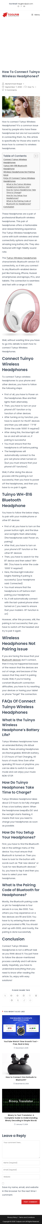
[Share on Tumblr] (18, 1000)
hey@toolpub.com (25, 4)
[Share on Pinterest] (17, 995)
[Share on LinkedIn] (23, 995)
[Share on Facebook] (11, 995)
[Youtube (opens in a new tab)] (24, 6)
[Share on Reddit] (11, 1000)
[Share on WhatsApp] (30, 1000)
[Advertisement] (21, 41)
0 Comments (11, 90)
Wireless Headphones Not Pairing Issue (19, 173)
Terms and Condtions (27, 1217)
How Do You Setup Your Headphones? (16, 196)
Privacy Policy (12, 1217)
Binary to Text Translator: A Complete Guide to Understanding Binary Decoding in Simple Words (21, 1118)
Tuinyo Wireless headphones (22, 257)
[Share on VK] (36, 995)
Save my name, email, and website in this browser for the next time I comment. (20, 1191)
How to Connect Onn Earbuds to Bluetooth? (21, 1078)
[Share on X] (5, 995)
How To (31, 87)
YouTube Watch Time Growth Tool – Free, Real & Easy (21, 1042)
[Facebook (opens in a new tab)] (18, 6)
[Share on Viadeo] (24, 1000)
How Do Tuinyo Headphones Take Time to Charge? (21, 191)
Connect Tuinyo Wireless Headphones (15, 161)
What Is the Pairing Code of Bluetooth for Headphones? (18, 202)
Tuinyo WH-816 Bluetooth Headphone (15, 167)
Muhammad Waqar (13, 84)
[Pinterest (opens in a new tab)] (21, 6)
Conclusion (8, 206)
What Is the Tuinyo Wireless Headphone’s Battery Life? (18, 185)
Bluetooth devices (11, 659)
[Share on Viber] (30, 995)
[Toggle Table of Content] (34, 156)
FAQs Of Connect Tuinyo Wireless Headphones (19, 180)
